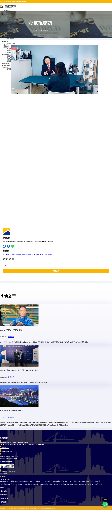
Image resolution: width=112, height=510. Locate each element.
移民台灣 (43, 254)
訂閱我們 (56, 271)
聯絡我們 (7, 36)
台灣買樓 (18, 254)
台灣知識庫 (7, 34)
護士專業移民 (11, 27)
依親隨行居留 (11, 21)
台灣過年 (24, 254)
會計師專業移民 (12, 31)
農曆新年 (50, 254)
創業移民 (10, 20)
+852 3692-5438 (4, 448)
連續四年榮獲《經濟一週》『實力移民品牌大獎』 (19, 370)
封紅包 (29, 254)
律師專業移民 (11, 29)
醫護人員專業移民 (13, 25)
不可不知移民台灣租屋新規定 (11, 411)
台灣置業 (11, 417)
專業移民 (7, 23)
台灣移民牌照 (11, 12)
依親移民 (6, 254)
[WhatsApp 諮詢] (105, 504)
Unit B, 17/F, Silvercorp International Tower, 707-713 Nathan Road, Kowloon (22, 444)
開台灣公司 (10, 18)
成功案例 (7, 14)
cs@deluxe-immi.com (6, 451)
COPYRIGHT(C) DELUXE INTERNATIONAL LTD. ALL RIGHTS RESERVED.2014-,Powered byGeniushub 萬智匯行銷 (27, 508)
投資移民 (7, 16)
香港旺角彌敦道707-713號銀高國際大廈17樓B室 (14, 442)
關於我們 (7, 10)
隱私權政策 (10, 38)
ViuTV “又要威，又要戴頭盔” (11, 330)
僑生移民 (7, 32)
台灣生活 (12, 254)
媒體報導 (45, 30)
